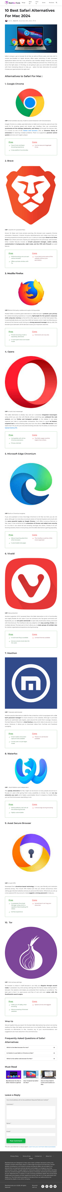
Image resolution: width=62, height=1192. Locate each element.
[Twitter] (46, 1186)
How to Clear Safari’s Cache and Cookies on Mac (48, 1082)
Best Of (30, 2)
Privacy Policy (14, 1156)
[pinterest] (50, 1186)
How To (37, 2)
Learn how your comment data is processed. (42, 1146)
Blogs (23, 2)
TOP (56, 1187)
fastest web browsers (30, 130)
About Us (48, 1156)
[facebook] (42, 1186)
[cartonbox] (6, 21)
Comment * (10, 1104)
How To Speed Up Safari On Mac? (30, 1081)
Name (9, 1123)
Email (9, 1131)
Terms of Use (27, 1156)
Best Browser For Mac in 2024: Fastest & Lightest (13, 1081)
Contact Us (38, 1156)
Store (43, 2)
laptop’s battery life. (11, 428)
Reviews (51, 2)
